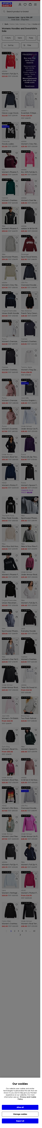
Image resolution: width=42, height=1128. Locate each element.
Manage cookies (20, 1114)
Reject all (20, 1121)
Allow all (20, 1107)
